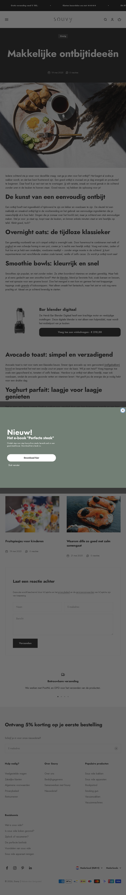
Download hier (31, 457)
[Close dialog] (123, 410)
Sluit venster (14, 465)
